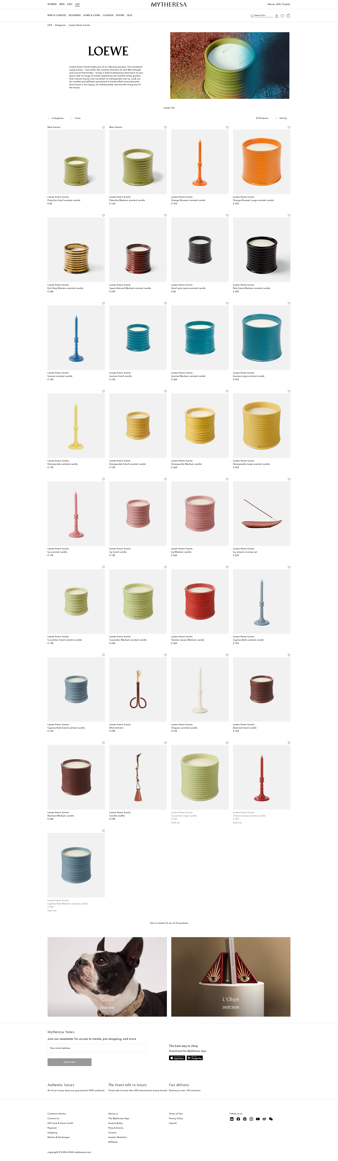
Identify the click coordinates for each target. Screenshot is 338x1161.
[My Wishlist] (282, 15)
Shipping (52, 1133)
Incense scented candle (60, 376)
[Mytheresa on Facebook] (238, 1119)
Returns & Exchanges (59, 1137)
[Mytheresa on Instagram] (251, 1119)
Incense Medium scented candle (188, 376)
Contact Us (53, 1119)
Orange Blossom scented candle (188, 200)
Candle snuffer (117, 816)
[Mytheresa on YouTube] (258, 1119)
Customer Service (57, 1114)
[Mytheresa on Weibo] (264, 1119)
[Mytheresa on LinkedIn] (232, 1119)
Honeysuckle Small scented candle (127, 464)
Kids (69, 4)
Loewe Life (169, 108)
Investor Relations (117, 1137)
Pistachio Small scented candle (64, 200)
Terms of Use (176, 1114)
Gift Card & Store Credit (60, 1123)
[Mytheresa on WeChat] (271, 1119)
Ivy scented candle (57, 552)
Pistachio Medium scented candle (127, 200)
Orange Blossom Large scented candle (253, 200)
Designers (60, 25)
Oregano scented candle (184, 728)
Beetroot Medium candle (61, 816)
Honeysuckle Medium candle (186, 464)
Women (52, 4)
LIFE (77, 4)
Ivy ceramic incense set (245, 552)
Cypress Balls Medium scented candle (68, 904)
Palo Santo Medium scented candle (251, 288)
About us (113, 1114)
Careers (112, 1133)
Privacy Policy (176, 1119)
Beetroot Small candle (245, 728)
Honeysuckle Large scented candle (251, 464)
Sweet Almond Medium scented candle (130, 288)
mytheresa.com (82, 1152)
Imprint (173, 1123)
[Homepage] (169, 4)
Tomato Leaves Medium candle (187, 640)
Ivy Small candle (118, 552)
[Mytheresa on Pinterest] (245, 1119)
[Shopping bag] (288, 15)
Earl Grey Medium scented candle (65, 288)
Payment (52, 1128)
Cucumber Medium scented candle (128, 640)
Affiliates (113, 1142)
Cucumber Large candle (184, 816)
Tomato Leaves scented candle (249, 816)
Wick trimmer (116, 728)
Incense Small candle (120, 376)
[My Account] (277, 15)
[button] (252, 15)
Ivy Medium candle (181, 552)
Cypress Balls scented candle (248, 640)
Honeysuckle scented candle (63, 464)
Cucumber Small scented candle (65, 640)
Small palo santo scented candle (188, 288)
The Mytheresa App (118, 1119)
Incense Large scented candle (249, 376)
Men (62, 4)
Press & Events (115, 1128)
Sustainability (115, 1123)
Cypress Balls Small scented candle (66, 728)
